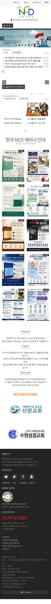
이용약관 (6, 537)
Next (49, 38)
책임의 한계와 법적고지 (12, 546)
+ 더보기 (46, 53)
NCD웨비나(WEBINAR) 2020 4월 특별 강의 (26, 61)
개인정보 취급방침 (10, 540)
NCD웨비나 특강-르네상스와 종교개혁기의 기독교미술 (26, 58)
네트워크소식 (10, 98)
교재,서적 (24, 98)
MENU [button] (8, 25)
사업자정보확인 (8, 575)
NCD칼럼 (16, 52)
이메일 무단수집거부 (11, 543)
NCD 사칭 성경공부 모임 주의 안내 (26, 64)
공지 (6, 52)
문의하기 (6, 549)
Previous (2, 38)
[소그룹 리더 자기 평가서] (25, 71)
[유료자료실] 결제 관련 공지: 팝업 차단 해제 (26, 66)
